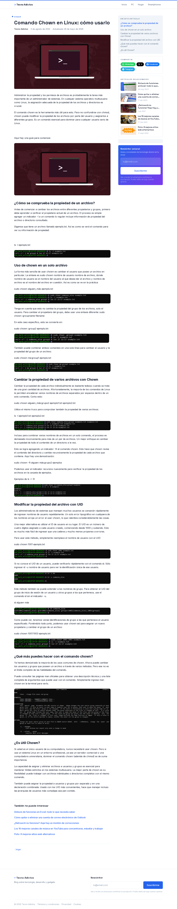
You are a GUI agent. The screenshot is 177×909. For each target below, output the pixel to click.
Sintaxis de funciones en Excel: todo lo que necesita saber (44, 812)
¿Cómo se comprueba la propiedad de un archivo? (139, 24)
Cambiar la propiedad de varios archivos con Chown (139, 34)
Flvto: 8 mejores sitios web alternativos (34, 834)
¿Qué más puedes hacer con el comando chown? (139, 45)
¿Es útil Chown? (128, 50)
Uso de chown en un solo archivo (136, 29)
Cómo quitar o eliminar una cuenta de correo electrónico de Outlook (50, 817)
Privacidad (66, 904)
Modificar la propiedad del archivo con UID (140, 40)
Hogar (141, 4)
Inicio (124, 4)
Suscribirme (140, 170)
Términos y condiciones (48, 904)
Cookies (77, 904)
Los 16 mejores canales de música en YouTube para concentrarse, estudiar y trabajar (58, 828)
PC (132, 4)
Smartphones (154, 4)
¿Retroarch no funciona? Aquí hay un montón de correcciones (46, 823)
